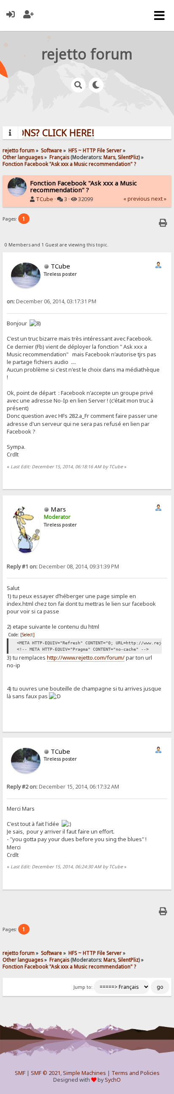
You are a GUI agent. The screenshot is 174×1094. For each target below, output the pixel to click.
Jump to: (82, 987)
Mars (109, 157)
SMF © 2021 (45, 1073)
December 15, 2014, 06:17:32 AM (63, 786)
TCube (44, 199)
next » (158, 198)
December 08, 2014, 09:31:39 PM (63, 566)
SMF (20, 1073)
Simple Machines (84, 1073)
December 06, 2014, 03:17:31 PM (51, 301)
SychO (113, 1079)
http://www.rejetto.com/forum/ (86, 657)
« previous (136, 198)
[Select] (27, 635)
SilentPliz (128, 157)
